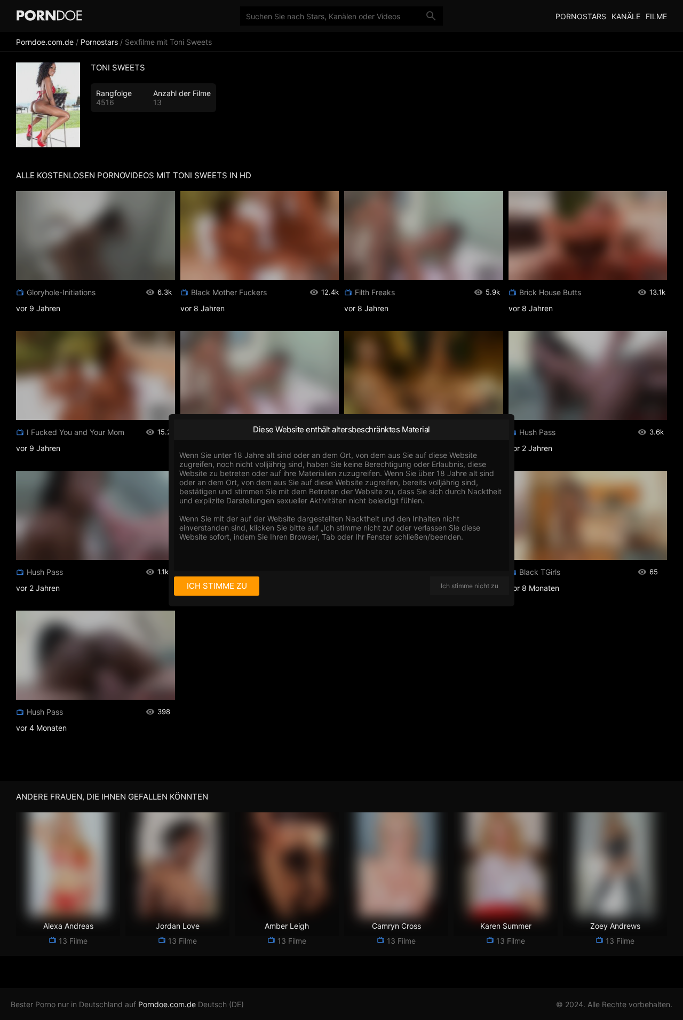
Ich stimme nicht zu (469, 586)
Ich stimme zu (217, 586)
